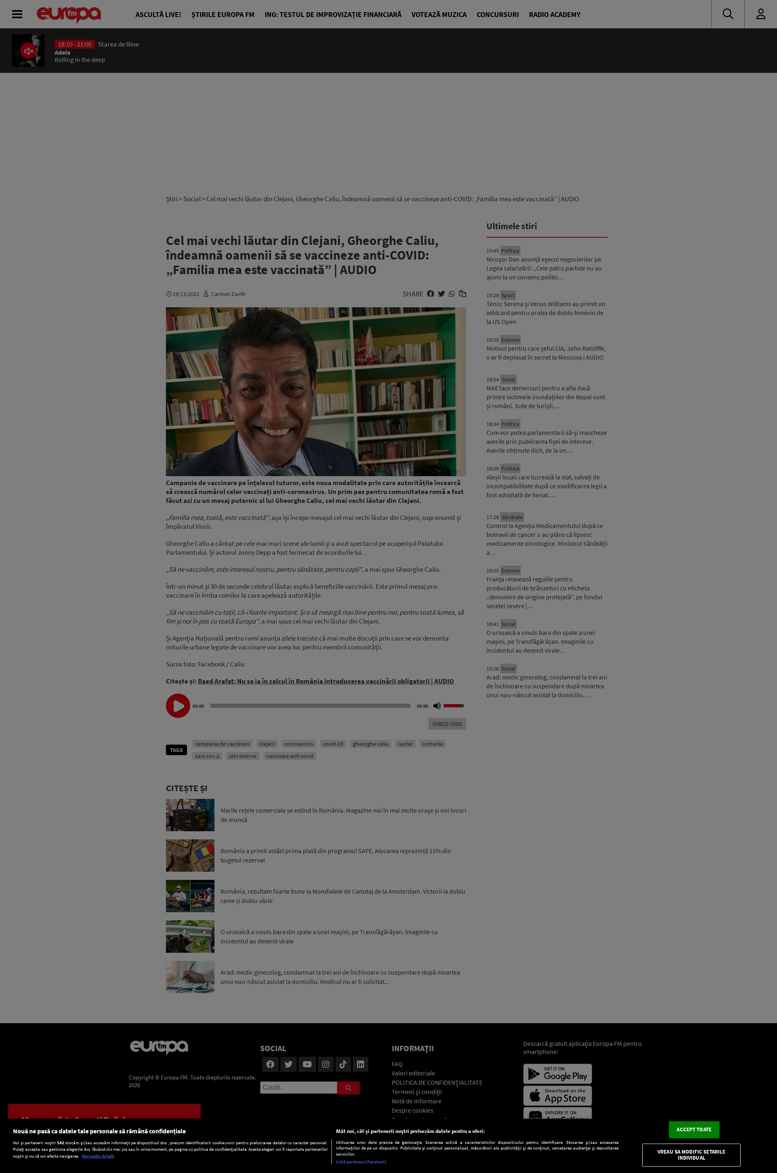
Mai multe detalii (98, 1156)
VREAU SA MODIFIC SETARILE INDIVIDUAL (691, 1155)
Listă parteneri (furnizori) (361, 1161)
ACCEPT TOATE (694, 1129)
